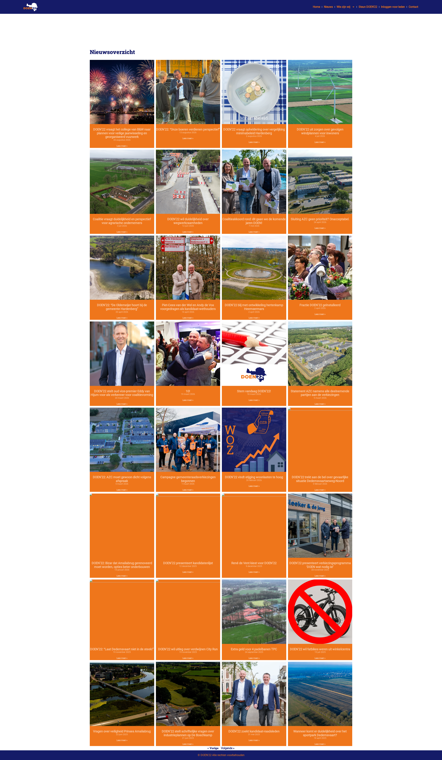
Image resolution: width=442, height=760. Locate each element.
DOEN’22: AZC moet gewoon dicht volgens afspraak (122, 479)
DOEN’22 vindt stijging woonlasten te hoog (254, 477)
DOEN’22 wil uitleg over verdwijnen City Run (188, 649)
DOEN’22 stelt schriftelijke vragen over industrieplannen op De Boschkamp (188, 733)
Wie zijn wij (343, 6)
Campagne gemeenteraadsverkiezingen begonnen (188, 479)
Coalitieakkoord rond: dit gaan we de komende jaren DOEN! (254, 221)
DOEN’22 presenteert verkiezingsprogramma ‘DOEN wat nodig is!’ (320, 565)
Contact (413, 6)
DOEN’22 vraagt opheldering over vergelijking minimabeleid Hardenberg (254, 131)
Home (316, 6)
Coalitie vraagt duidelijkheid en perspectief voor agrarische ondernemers (122, 221)
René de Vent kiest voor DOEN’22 (254, 563)
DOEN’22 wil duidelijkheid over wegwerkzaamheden (188, 221)
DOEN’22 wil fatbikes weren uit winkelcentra (320, 649)
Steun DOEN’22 (368, 6)
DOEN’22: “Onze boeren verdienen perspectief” (188, 129)
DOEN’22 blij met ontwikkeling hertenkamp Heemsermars (254, 307)
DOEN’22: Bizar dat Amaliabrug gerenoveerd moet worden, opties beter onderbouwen (122, 565)
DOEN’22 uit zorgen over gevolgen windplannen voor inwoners (320, 131)
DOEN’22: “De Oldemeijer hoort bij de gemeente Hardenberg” (122, 307)
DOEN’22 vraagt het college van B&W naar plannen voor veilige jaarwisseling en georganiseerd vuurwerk (122, 133)
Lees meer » (122, 146)
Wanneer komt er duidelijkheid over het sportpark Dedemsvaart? (320, 733)
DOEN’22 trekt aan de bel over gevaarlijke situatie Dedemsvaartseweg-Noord (320, 479)
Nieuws (328, 6)
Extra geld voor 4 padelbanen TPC (254, 649)
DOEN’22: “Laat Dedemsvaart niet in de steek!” (122, 649)
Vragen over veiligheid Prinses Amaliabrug (122, 731)
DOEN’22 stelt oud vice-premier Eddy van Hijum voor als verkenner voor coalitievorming (122, 393)
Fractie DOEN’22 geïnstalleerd (320, 305)
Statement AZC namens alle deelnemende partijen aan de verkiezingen (320, 393)
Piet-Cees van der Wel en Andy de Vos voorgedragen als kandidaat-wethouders (188, 307)
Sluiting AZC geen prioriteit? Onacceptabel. (320, 219)
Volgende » (227, 748)
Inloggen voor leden (393, 6)
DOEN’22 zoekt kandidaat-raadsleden (254, 731)
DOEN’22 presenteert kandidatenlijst (188, 563)
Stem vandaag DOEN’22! (254, 391)
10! (188, 391)
